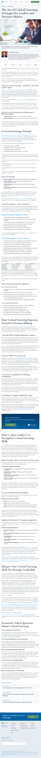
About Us (12, 725)
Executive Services (23, 725)
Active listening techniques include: (15, 215)
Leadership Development (25, 728)
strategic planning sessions (20, 198)
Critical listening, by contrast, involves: (16, 238)
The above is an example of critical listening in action (14, 90)
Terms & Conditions (14, 730)
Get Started (33, 728)
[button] (16, 2)
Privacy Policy (13, 728)
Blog (12, 732)
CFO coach (29, 547)
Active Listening (20, 99)
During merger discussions (20, 359)
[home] (5, 2)
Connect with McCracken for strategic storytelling (13, 615)
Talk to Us (32, 725)
